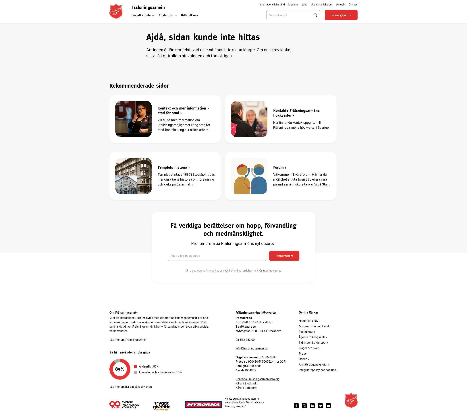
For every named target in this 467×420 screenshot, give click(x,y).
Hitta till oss (189, 15)
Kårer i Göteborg (246, 388)
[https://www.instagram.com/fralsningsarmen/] (304, 405)
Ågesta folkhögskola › (313, 337)
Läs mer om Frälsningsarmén (127, 339)
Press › (303, 353)
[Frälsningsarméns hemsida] (115, 11)
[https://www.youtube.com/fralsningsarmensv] (328, 405)
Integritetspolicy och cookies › (318, 370)
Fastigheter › (307, 331)
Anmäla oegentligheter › (314, 364)
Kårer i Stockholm (247, 383)
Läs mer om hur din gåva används (130, 386)
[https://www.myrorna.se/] (203, 404)
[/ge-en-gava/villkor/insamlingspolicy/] (124, 404)
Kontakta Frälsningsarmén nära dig (257, 379)
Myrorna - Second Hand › (314, 326)
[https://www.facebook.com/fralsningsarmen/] (296, 405)
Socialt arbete (141, 15)
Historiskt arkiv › (309, 321)
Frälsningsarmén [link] (148, 7)
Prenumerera (284, 256)
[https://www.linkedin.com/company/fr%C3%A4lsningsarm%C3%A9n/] (312, 405)
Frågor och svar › (309, 348)
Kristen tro (166, 15)
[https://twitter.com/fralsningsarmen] (320, 405)
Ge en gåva (339, 15)
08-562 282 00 (245, 339)
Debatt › (304, 359)
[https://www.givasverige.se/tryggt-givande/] (161, 406)
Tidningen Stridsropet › (313, 342)
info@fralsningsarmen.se (252, 348)
